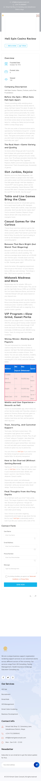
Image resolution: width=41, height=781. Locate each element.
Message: (7, 565)
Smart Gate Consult (17, 777)
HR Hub (4, 689)
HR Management (7, 704)
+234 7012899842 (20, 4)
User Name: (7, 531)
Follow (23, 46)
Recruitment (5, 694)
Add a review (12, 46)
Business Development (9, 714)
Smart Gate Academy (9, 709)
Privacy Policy (25, 579)
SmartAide (5, 699)
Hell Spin (20, 451)
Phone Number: (9, 554)
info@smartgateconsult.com (20, 2)
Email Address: (8, 542)
